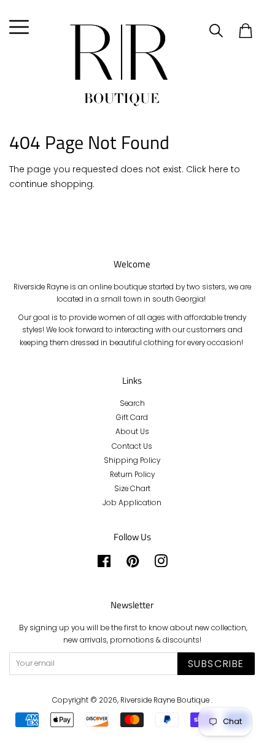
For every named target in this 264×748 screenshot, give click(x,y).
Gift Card (132, 417)
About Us (132, 432)
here (218, 169)
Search (132, 403)
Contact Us (132, 446)
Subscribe (216, 664)
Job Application (132, 503)
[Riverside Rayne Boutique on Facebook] (104, 564)
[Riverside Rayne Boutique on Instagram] (161, 564)
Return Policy (132, 474)
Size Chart (132, 489)
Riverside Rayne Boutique (165, 700)
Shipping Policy (132, 460)
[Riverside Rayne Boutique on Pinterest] (132, 564)
